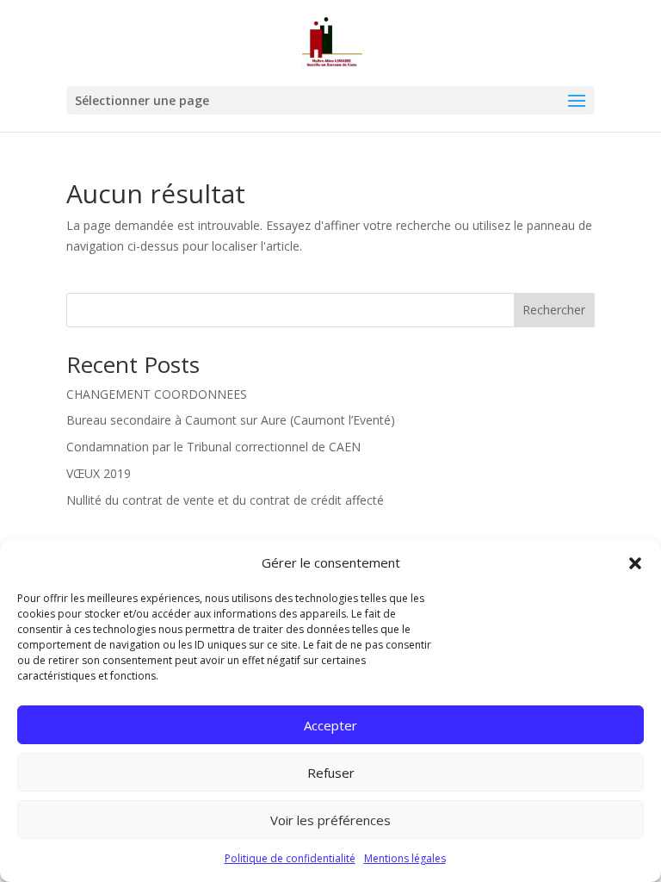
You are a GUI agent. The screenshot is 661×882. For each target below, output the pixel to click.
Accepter (330, 725)
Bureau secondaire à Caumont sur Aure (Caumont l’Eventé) (230, 420)
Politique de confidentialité (290, 858)
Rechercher (553, 309)
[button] (635, 563)
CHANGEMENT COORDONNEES (156, 394)
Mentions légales (405, 858)
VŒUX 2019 (98, 473)
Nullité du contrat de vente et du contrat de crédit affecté (225, 500)
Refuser (331, 772)
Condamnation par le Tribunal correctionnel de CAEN (213, 446)
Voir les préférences (330, 820)
